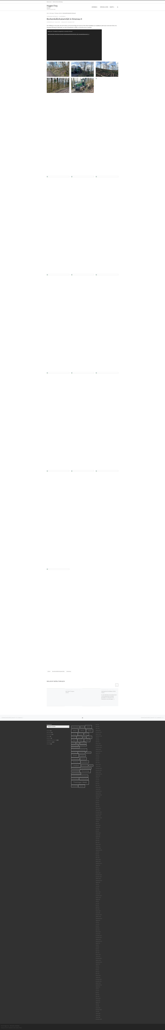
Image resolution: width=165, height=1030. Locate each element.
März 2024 (97, 762)
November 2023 (99, 770)
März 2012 (97, 973)
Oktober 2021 (98, 815)
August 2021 (98, 819)
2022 (74, 740)
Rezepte (49, 738)
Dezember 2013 (99, 935)
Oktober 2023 (98, 772)
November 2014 (99, 914)
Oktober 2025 (98, 734)
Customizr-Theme (18, 1027)
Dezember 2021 (99, 812)
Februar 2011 (98, 998)
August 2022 (98, 796)
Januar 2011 (98, 1000)
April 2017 (97, 869)
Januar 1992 (98, 1015)
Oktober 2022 (98, 793)
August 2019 (98, 836)
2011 (88, 727)
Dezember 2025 (99, 732)
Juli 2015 (97, 901)
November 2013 (99, 937)
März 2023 (97, 785)
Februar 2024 (98, 764)
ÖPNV (82, 786)
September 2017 (99, 863)
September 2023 (99, 774)
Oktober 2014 (98, 916)
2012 (75, 730)
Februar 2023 (98, 787)
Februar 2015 (98, 910)
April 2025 (97, 741)
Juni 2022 (97, 800)
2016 (80, 734)
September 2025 (99, 736)
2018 (73, 737)
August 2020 (98, 827)
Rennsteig (85, 771)
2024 (87, 740)
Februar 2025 (98, 743)
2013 (82, 730)
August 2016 (98, 882)
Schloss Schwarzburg (76, 773)
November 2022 (99, 791)
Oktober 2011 (98, 983)
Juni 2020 (97, 829)
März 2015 (97, 909)
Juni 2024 (97, 757)
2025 (73, 743)
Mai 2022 (97, 802)
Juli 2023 (97, 777)
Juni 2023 (97, 779)
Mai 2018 (97, 853)
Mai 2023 (97, 781)
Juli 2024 (97, 755)
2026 (78, 743)
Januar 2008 (98, 1013)
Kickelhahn (85, 761)
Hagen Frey (6, 1025)
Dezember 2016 (99, 874)
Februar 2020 (98, 833)
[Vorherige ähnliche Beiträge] (113, 685)
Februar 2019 (98, 844)
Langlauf (76, 765)
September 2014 (99, 918)
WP (7, 1027)
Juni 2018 (97, 852)
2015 (74, 734)
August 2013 (98, 943)
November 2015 (99, 895)
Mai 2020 (97, 831)
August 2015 (98, 899)
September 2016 (99, 880)
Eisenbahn (81, 752)
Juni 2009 (97, 1011)
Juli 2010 (97, 1004)
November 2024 (99, 747)
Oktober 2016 (98, 878)
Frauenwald (75, 758)
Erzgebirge (82, 755)
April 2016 (97, 890)
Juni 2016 (97, 886)
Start (48, 13)
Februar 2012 (98, 975)
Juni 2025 (97, 739)
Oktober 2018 (98, 848)
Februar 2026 (98, 730)
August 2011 (98, 986)
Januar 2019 (98, 846)
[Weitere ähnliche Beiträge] (116, 685)
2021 (89, 737)
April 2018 (97, 855)
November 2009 (99, 1009)
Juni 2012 (97, 967)
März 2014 (97, 929)
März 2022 (97, 806)
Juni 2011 (97, 990)
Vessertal (74, 786)
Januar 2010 (98, 1007)
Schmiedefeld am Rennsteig (79, 776)
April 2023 (97, 783)
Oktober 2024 (98, 749)
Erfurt (75, 755)
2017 (86, 734)
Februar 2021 (98, 825)
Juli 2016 (97, 884)
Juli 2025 (97, 738)
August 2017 (98, 865)
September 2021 (99, 817)
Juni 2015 (97, 903)
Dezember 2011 (99, 979)
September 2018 (99, 850)
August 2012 (98, 964)
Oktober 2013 (98, 939)
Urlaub (48, 744)
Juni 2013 (97, 947)
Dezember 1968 (99, 1019)
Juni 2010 (97, 1005)
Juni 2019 (97, 838)
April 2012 (97, 971)
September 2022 (99, 795)
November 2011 (99, 981)
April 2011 (97, 994)
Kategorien (49, 724)
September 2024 (99, 751)
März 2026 (97, 728)
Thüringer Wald (80, 782)
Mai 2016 (97, 888)
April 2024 (97, 760)
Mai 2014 (97, 926)
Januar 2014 (98, 933)
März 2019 (97, 842)
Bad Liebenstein (75, 747)
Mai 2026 (97, 724)
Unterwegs (51, 13)
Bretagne (49, 732)
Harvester (49, 27)
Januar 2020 (98, 834)
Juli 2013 (97, 945)
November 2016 (99, 876)
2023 (80, 740)
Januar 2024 (98, 766)
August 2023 (98, 776)
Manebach (84, 765)
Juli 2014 (97, 922)
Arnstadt (83, 743)
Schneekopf (75, 778)
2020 (84, 737)
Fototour (49, 734)
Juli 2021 (97, 821)
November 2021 (99, 814)
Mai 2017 (97, 867)
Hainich (83, 758)
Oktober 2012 (98, 960)
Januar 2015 (98, 912)
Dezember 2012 (99, 958)
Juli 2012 (97, 966)
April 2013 (97, 950)
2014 (89, 730)
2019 (79, 737)
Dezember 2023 (99, 768)
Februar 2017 (98, 872)
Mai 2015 (97, 905)
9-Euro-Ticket (75, 726)
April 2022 (97, 804)
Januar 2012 (98, 977)
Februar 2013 (98, 954)
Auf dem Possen (70, 691)
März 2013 (97, 952)
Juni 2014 (97, 924)
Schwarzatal (84, 778)
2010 (82, 726)
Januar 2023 (98, 789)
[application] (74, 44)
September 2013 (99, 941)
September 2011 (99, 985)
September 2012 (99, 962)
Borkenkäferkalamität (79, 750)
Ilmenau (76, 762)
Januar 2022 (98, 810)
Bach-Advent (74, 745)
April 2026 (97, 726)
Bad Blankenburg (83, 745)
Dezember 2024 (99, 745)
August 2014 (98, 920)
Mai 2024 (97, 758)
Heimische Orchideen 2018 (108, 691)
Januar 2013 (98, 956)
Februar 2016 (98, 891)
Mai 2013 (97, 948)
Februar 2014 (98, 931)
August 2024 (98, 753)
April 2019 (97, 840)
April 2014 (97, 928)
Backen (48, 730)
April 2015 (97, 907)
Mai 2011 (97, 992)
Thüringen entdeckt (58, 13)
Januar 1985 (98, 1017)
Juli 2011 (97, 988)
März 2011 (97, 996)
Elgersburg (88, 752)
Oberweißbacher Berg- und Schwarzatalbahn (81, 768)
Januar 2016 (98, 893)
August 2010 (98, 1002)
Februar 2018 (98, 859)
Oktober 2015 (98, 897)
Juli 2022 (97, 798)
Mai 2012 (97, 969)
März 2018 (97, 857)
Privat (48, 736)
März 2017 (97, 871)
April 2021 (97, 823)
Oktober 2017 (98, 861)
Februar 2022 (98, 808)
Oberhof (90, 765)
